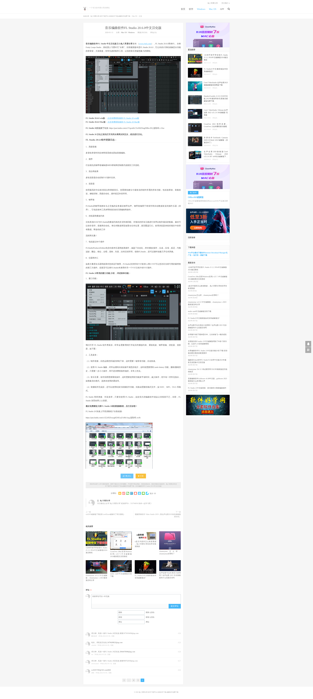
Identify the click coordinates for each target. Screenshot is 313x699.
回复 (113, 636)
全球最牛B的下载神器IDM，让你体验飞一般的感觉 (207, 334)
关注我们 (224, 3)
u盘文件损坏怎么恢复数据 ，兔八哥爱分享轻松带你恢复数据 (145, 544)
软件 (191, 9)
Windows (201, 9)
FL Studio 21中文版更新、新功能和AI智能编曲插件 (207, 388)
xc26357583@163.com (99, 670)
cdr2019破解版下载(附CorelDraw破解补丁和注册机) (105, 514)
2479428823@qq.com (115, 642)
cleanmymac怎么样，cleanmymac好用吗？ (203, 295)
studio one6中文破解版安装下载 (199, 311)
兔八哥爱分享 (212, 3)
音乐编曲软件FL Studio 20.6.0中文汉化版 (133, 28)
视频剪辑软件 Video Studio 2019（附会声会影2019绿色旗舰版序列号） (158, 515)
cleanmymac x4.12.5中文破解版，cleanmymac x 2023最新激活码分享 (96, 578)
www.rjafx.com (145, 44)
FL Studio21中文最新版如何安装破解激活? (204, 318)
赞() (128, 476)
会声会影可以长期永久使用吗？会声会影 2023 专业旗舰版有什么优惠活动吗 (170, 575)
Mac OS (212, 9)
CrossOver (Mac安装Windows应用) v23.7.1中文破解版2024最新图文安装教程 (121, 554)
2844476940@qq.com (127, 652)
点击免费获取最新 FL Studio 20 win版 (123, 118)
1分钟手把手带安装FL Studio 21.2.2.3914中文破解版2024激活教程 (96, 550)
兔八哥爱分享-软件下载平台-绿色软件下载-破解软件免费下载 (84, 9)
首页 (183, 9)
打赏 (142, 476)
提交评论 (175, 606)
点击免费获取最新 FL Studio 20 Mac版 (123, 122)
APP (222, 9)
